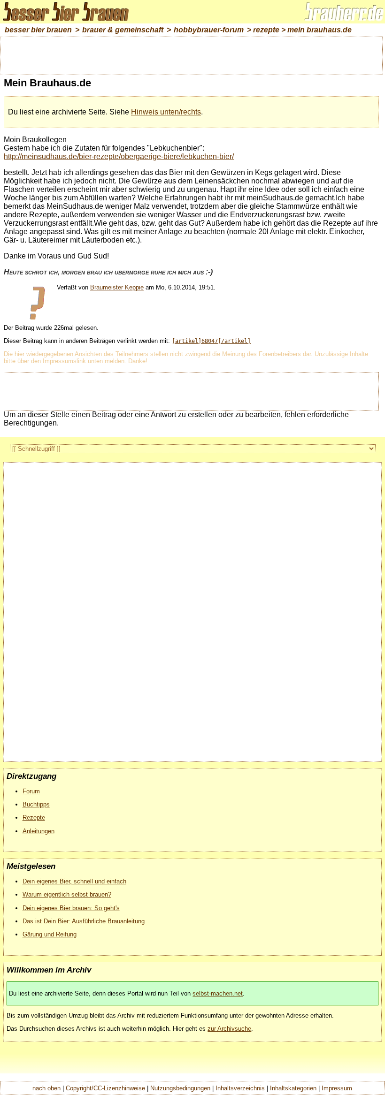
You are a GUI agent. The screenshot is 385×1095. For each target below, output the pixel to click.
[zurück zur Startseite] (70, 21)
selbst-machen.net (217, 993)
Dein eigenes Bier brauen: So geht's (71, 908)
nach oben (46, 1088)
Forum (31, 791)
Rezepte (34, 817)
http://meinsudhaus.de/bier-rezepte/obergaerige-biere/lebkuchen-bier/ (119, 156)
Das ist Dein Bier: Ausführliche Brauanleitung (84, 921)
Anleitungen (38, 831)
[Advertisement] (191, 55)
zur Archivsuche (229, 1028)
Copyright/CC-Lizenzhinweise (105, 1088)
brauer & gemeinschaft (122, 30)
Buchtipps (36, 804)
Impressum (337, 1088)
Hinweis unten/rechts (166, 112)
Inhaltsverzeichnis (240, 1088)
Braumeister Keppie (117, 287)
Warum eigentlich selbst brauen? (67, 894)
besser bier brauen (38, 30)
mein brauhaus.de (319, 30)
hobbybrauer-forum (209, 30)
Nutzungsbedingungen (180, 1088)
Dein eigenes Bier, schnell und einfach (74, 881)
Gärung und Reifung (50, 934)
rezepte (266, 30)
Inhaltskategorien (293, 1088)
